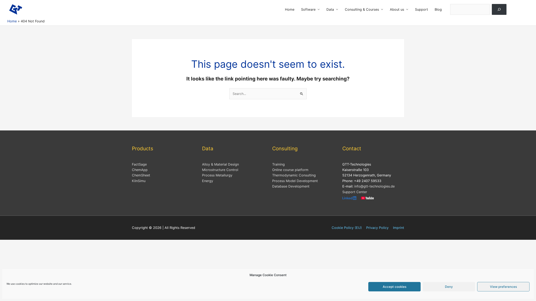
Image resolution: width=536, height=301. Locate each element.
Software (308, 9)
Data (330, 9)
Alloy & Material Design (220, 164)
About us (397, 9)
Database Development (290, 186)
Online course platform (290, 170)
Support (421, 9)
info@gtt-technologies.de (374, 186)
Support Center (354, 192)
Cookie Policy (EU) (347, 228)
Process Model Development (295, 181)
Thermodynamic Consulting (294, 175)
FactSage (139, 164)
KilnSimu (139, 181)
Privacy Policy (377, 228)
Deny (449, 287)
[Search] (499, 9)
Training (278, 164)
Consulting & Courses (362, 9)
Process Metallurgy (217, 175)
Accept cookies (394, 287)
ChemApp (140, 170)
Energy (207, 181)
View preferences (503, 287)
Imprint (398, 228)
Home (289, 9)
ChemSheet (141, 175)
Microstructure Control (220, 170)
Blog (438, 9)
